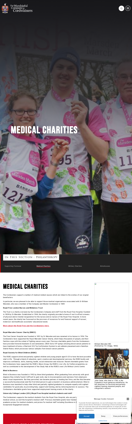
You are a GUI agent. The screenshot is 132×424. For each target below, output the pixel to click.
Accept (87, 416)
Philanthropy (47, 257)
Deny (103, 416)
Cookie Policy (102, 420)
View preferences (120, 416)
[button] (128, 399)
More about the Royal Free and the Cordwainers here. (26, 326)
